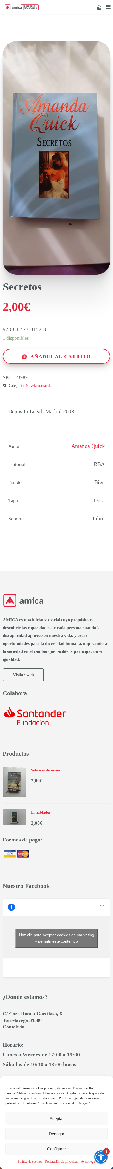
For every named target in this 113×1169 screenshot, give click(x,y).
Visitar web (23, 674)
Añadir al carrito (60, 356)
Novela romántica (39, 386)
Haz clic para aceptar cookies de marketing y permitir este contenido (56, 938)
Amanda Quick (88, 446)
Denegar (56, 1133)
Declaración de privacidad (61, 1162)
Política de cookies (30, 1162)
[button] (101, 1157)
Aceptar (57, 1118)
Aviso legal (88, 1162)
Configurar (56, 1148)
